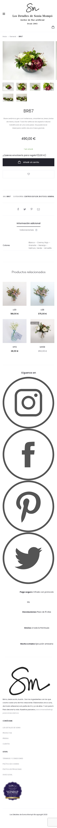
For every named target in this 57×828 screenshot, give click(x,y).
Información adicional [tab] (28, 223)
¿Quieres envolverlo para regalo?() (24, 155)
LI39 (14, 309)
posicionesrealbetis (43, 709)
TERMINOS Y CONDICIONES (13, 758)
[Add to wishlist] (28, 174)
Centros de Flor (31, 196)
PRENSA (5, 738)
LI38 (42, 309)
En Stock (43, 196)
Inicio (5, 36)
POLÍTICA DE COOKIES (11, 764)
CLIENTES (6, 744)
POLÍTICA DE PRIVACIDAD (12, 769)
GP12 (15, 347)
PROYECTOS (7, 733)
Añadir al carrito (31, 162)
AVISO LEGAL (7, 775)
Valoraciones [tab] (28, 229)
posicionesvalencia (11, 713)
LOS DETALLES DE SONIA (11, 727)
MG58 (42, 347)
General (13, 36)
